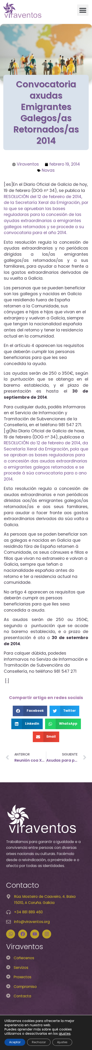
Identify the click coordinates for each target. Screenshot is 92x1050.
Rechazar (39, 1042)
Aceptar (15, 1042)
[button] (82, 10)
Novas (48, 170)
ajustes (65, 1033)
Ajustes (62, 1042)
